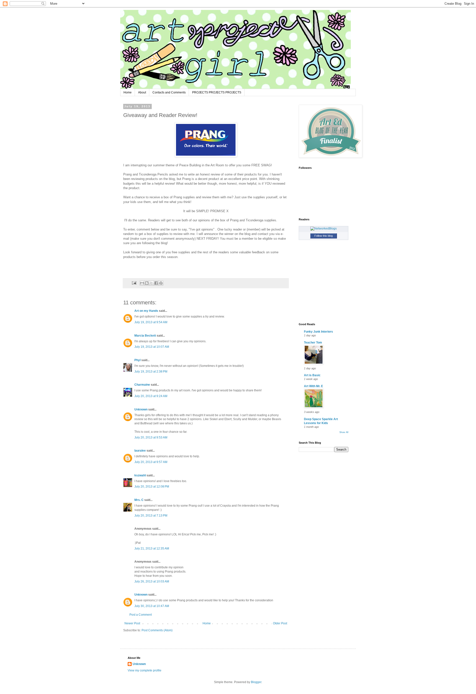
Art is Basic (312, 375)
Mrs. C (139, 500)
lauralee (140, 450)
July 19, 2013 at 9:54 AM (150, 322)
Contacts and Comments (169, 92)
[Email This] (142, 283)
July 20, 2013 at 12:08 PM (151, 486)
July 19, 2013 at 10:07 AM (151, 346)
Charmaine (142, 384)
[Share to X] (151, 283)
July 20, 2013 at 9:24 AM (150, 396)
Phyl (137, 360)
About (142, 92)
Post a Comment (140, 614)
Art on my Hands (146, 311)
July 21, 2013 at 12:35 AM (151, 548)
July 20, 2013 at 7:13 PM (150, 515)
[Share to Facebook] (156, 283)
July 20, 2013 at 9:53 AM (150, 437)
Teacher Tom (313, 342)
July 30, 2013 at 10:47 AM (151, 606)
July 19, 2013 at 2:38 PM (150, 371)
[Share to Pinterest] (160, 283)
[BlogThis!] (146, 283)
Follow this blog (323, 235)
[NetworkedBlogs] (323, 228)
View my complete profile (144, 670)
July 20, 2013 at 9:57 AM (150, 462)
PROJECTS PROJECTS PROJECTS (216, 92)
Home (127, 92)
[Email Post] (134, 282)
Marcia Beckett (145, 335)
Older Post (280, 623)
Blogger (256, 682)
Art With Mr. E (313, 386)
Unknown (141, 409)
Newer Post (132, 623)
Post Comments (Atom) (157, 630)
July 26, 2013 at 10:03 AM (151, 581)
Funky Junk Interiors (318, 331)
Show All (343, 432)
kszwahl (140, 475)
